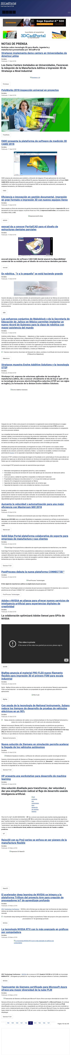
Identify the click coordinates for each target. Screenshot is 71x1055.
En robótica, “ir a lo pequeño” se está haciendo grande (32, 273)
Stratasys (6, 84)
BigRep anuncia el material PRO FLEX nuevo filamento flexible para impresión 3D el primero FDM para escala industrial (32, 675)
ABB (4, 312)
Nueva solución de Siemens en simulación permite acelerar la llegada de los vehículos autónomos (35, 746)
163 (30, 1023)
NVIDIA (5, 923)
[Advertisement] (35, 1042)
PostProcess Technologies (11, 594)
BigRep (5, 699)
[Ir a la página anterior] (5, 1022)
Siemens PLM (7, 565)
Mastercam (6, 530)
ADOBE (5, 667)
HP (4, 833)
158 (8, 1023)
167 (48, 1023)
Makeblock (6, 358)
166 (44, 1023)
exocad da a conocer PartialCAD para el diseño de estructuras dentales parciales (29, 228)
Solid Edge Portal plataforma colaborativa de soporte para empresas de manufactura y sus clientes (34, 537)
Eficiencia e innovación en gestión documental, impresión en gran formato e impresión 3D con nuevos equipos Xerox (34, 198)
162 (26, 1023)
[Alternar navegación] (69, 12)
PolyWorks (6, 135)
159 (12, 1023)
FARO (4, 191)
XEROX (5, 220)
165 (39, 1023)
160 (17, 1023)
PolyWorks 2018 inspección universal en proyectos (30, 90)
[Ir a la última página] (54, 1022)
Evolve (12, 453)
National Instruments (9, 738)
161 (21, 1023)
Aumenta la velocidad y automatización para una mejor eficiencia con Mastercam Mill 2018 (32, 506)
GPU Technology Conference (10, 909)
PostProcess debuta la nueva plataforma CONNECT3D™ (32, 571)
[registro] (34, 34)
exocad (5, 267)
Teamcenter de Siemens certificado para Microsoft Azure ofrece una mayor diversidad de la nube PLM (34, 988)
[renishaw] (34, 22)
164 (35, 1023)
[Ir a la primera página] (2, 1022)
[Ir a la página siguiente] (52, 1022)
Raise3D (5, 888)
